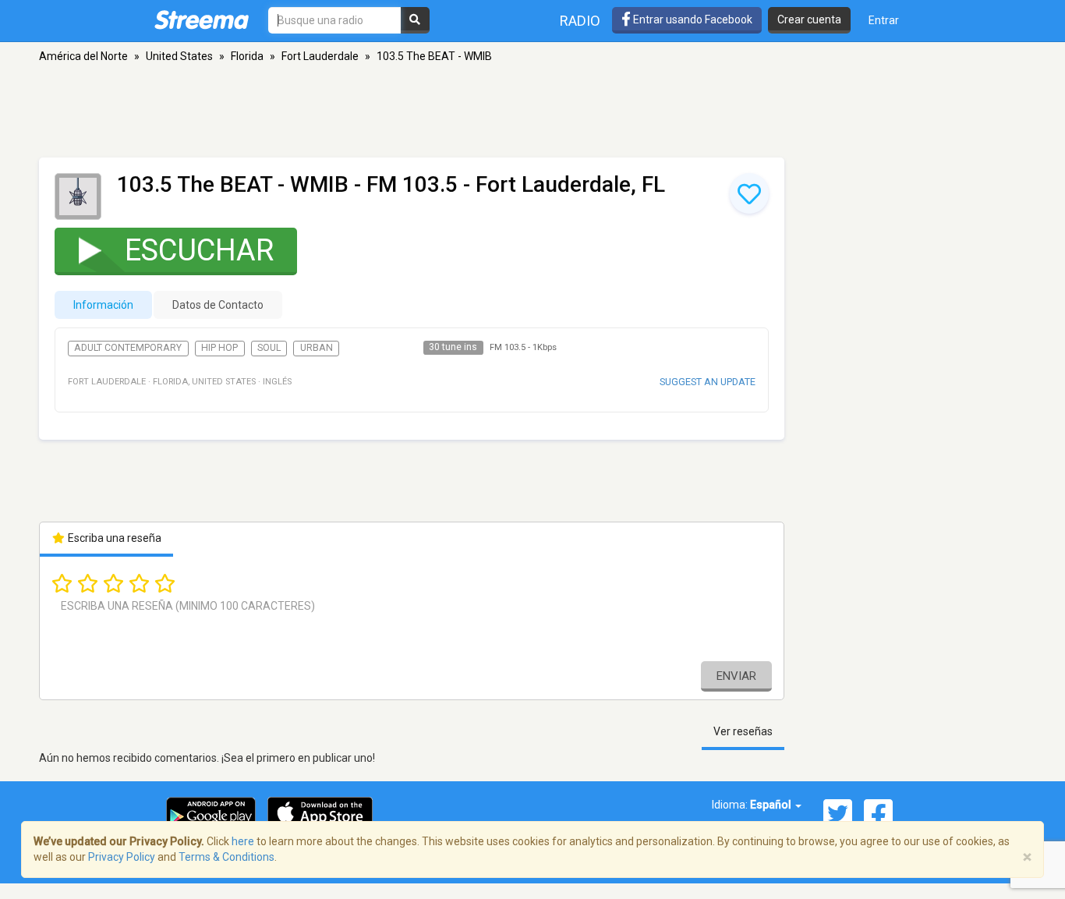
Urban (316, 347)
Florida (247, 56)
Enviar (736, 676)
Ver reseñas (743, 731)
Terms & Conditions (226, 857)
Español (772, 804)
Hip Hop (219, 347)
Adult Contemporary (128, 347)
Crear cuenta (809, 19)
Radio (580, 20)
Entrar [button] (884, 20)
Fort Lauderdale (320, 56)
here (243, 841)
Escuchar (199, 250)
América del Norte (83, 56)
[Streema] (201, 19)
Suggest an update (707, 382)
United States (179, 56)
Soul (269, 347)
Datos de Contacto (218, 305)
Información (103, 305)
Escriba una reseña (113, 538)
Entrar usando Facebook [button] (691, 19)
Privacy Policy (121, 857)
